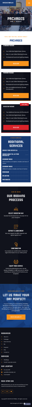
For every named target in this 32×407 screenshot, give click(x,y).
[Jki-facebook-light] (2, 391)
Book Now (16, 63)
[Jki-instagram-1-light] (7, 391)
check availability (16, 317)
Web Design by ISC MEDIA (16, 403)
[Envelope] (11, 391)
